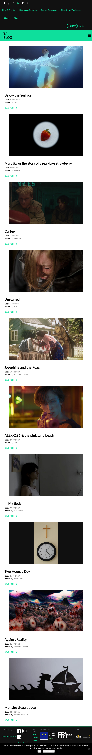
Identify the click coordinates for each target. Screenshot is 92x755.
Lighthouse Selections (28, 10)
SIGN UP (72, 26)
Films (34, 734)
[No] (89, 749)
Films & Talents (8, 10)
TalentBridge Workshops (71, 10)
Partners (35, 737)
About (6, 18)
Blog (16, 18)
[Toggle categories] (89, 35)
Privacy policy (49, 751)
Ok (39, 751)
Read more (9, 108)
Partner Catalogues (49, 10)
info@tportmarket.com (9, 736)
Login (81, 26)
